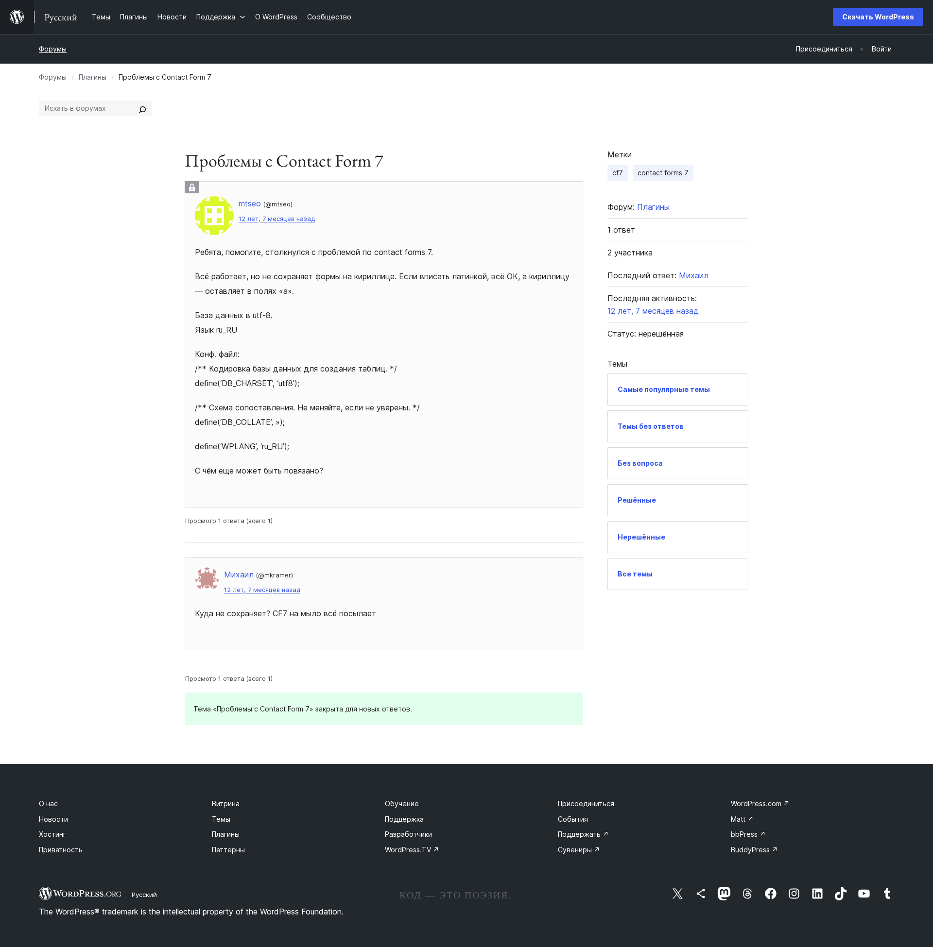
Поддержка (404, 819)
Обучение (402, 803)
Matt (742, 819)
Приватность (61, 850)
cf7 (617, 173)
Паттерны (228, 850)
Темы (221, 819)
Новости (53, 819)
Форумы (53, 49)
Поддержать (583, 834)
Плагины (92, 77)
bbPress (748, 834)
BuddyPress (754, 850)
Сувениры (579, 850)
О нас (48, 803)
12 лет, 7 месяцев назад (277, 218)
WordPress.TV (412, 850)
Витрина (226, 803)
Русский (144, 894)
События (573, 819)
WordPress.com (760, 803)
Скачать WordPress (878, 17)
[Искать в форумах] (142, 108)
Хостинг (52, 834)
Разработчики (408, 834)
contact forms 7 (663, 173)
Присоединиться (586, 803)
